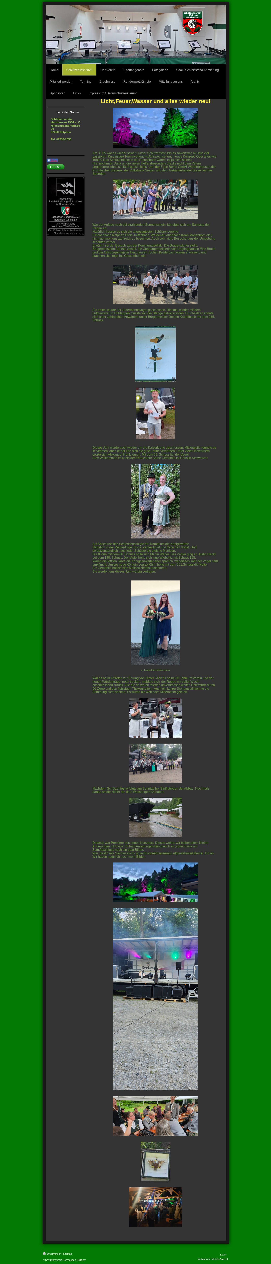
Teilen (53, 160)
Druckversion (53, 1254)
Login (223, 1254)
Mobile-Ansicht (220, 1259)
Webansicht (204, 1259)
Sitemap (67, 1254)
